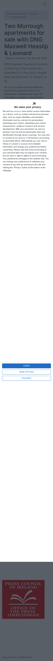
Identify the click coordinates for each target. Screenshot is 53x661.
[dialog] (26, 330)
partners (17, 111)
